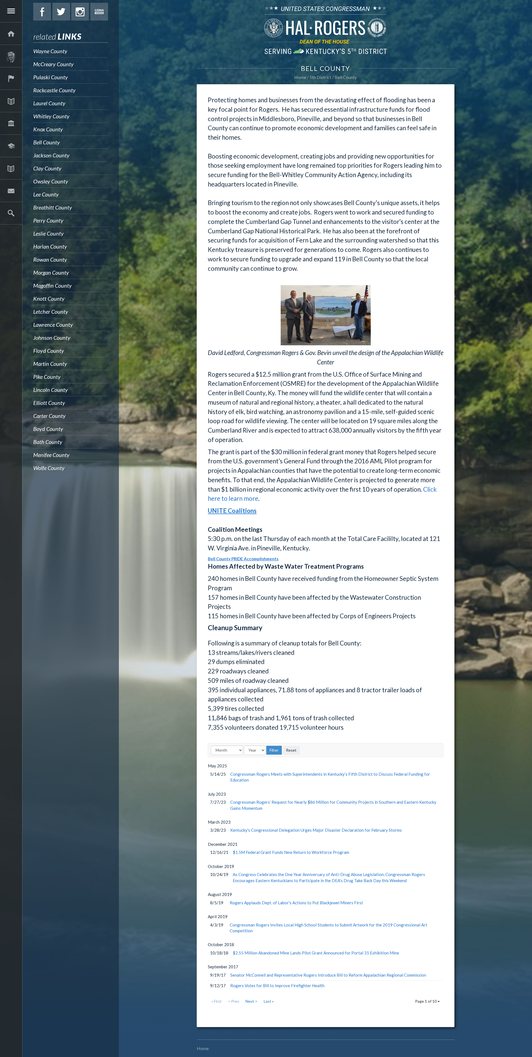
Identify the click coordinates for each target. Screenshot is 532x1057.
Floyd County (48, 350)
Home (300, 77)
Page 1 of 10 (426, 1001)
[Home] (11, 33)
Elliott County (49, 402)
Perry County (48, 220)
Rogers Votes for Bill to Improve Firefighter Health (277, 985)
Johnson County (51, 337)
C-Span (99, 12)
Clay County (47, 168)
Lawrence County (53, 324)
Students (11, 146)
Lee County (46, 194)
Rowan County (50, 259)
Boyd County (48, 428)
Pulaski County (50, 77)
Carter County (49, 415)
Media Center (11, 168)
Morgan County (51, 272)
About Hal (11, 56)
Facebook (42, 12)
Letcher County (50, 311)
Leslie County (48, 233)
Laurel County (49, 103)
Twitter (61, 12)
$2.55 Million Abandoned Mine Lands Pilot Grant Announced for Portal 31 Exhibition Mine (316, 952)
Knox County (48, 129)
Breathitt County (52, 207)
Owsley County (50, 181)
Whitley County (51, 116)
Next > (251, 1001)
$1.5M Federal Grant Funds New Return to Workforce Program (291, 852)
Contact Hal (11, 191)
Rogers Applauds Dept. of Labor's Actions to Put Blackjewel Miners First (296, 902)
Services (11, 78)
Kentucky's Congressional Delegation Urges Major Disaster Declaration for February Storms (316, 830)
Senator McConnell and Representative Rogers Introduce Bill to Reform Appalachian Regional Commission (328, 974)
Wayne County (50, 51)
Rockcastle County (54, 90)
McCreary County (53, 64)
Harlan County (50, 246)
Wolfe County (49, 467)
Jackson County (51, 155)
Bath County (47, 441)
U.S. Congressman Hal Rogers (325, 30)
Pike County (47, 376)
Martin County (50, 363)
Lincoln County (50, 389)
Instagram (80, 12)
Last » (269, 1001)
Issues (11, 101)
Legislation (11, 123)
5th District (320, 77)
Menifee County (51, 454)
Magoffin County (52, 285)
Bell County (46, 142)
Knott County (49, 298)
